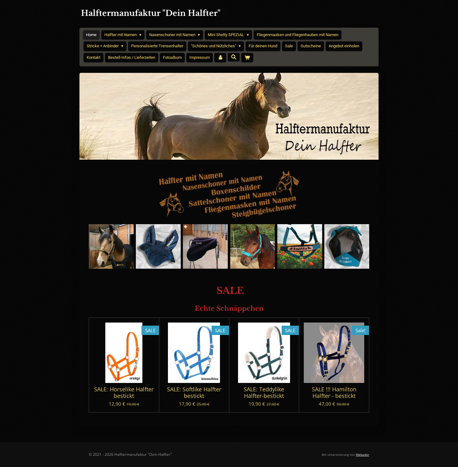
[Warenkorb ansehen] (247, 58)
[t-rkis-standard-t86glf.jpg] (252, 246)
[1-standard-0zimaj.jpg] (205, 246)
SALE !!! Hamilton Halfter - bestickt (334, 392)
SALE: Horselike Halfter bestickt (124, 392)
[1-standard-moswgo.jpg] (299, 246)
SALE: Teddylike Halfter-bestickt (264, 392)
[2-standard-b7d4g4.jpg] (346, 246)
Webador (362, 454)
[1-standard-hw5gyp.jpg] (158, 246)
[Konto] (220, 58)
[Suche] (234, 57)
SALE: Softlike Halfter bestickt (194, 392)
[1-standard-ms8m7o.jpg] (111, 246)
